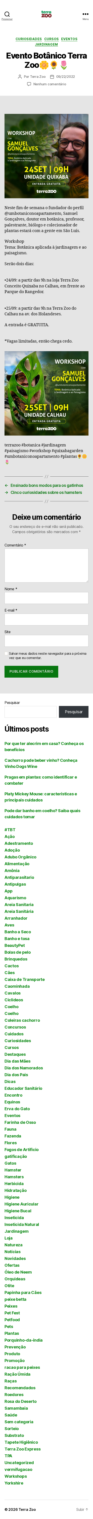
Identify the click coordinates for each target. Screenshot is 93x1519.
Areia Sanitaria (19, 904)
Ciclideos (14, 999)
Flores (10, 1142)
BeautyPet (15, 945)
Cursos (51, 39)
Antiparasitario (19, 877)
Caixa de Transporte (25, 979)
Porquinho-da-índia (24, 1340)
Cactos (12, 965)
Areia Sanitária (19, 911)
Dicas (10, 1081)
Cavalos (13, 993)
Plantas (12, 1333)
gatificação (16, 1156)
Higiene (12, 1197)
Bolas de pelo (18, 952)
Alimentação (17, 863)
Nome (11, 589)
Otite (9, 1285)
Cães (10, 972)
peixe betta (15, 1299)
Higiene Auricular (21, 1204)
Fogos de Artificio (22, 1149)
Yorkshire (14, 1483)
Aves (9, 925)
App (9, 891)
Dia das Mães (17, 1061)
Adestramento (19, 843)
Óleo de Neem (18, 1272)
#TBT (10, 829)
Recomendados (20, 1387)
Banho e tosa (17, 938)
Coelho (11, 1006)
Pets (9, 1326)
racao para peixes (22, 1367)
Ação (10, 836)
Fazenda (13, 1136)
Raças (11, 1381)
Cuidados (14, 1033)
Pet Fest (12, 1313)
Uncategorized (19, 1462)
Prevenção (15, 1347)
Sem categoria (19, 1421)
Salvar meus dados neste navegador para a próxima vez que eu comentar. (47, 656)
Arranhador (16, 918)
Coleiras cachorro (22, 1020)
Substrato (14, 1435)
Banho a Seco (18, 931)
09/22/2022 (65, 76)
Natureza (14, 1244)
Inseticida (14, 1217)
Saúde (11, 1415)
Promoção (15, 1360)
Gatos (10, 1163)
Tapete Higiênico (21, 1442)
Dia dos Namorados (24, 1068)
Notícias (13, 1251)
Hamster (13, 1170)
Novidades (15, 1258)
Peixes (11, 1306)
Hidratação (15, 1190)
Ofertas (12, 1265)
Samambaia (16, 1408)
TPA (8, 1455)
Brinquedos (16, 959)
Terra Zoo (38, 76)
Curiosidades (29, 39)
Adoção (12, 850)
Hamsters (14, 1176)
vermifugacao (18, 1469)
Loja (9, 1238)
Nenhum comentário (49, 84)
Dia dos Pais (16, 1074)
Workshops (16, 1476)
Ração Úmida (17, 1374)
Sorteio (12, 1428)
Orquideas (15, 1278)
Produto (12, 1353)
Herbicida (14, 1183)
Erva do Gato (17, 1108)
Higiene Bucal (18, 1210)
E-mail (11, 610)
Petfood (12, 1319)
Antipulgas (15, 884)
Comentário (15, 545)
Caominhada (17, 986)
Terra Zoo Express (22, 1449)
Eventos (69, 39)
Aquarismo (15, 897)
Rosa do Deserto (21, 1401)
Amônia (12, 870)
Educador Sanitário (23, 1088)
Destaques (15, 1054)
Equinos (12, 1102)
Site (8, 632)
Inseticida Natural (22, 1224)
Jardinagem (46, 44)
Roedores (14, 1394)
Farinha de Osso (20, 1122)
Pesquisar (12, 702)
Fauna (10, 1129)
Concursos (15, 1027)
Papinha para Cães (23, 1292)
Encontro (13, 1095)
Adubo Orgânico (20, 857)
